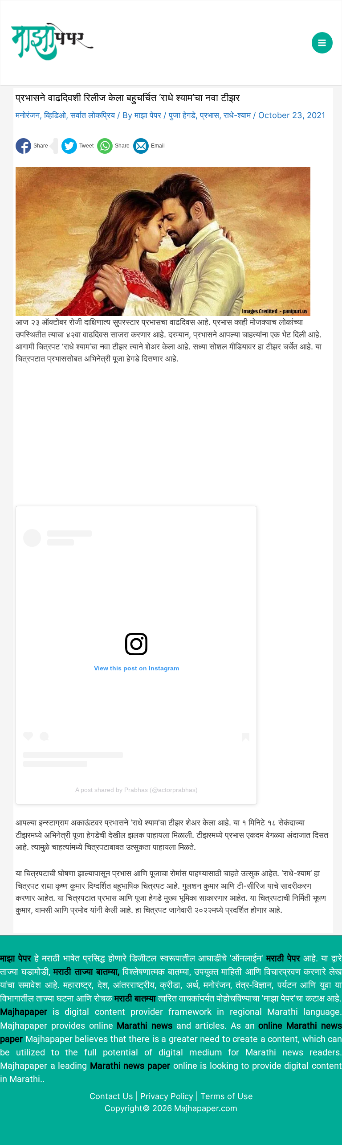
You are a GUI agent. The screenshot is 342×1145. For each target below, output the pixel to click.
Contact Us (111, 1096)
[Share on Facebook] (32, 146)
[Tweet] (77, 146)
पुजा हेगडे (182, 115)
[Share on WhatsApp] (113, 146)
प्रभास (209, 115)
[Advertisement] (163, 440)
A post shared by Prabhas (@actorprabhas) (136, 789)
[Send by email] (149, 146)
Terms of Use (226, 1096)
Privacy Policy (166, 1096)
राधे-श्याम (237, 115)
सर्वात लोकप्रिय (92, 115)
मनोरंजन (28, 115)
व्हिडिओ (55, 115)
